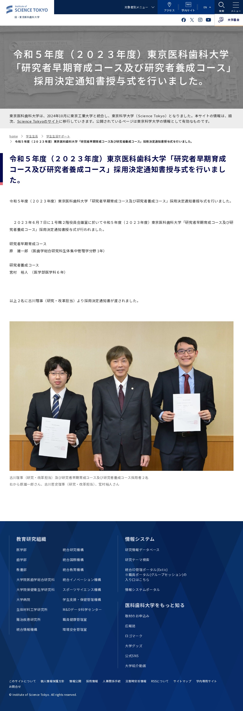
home (13, 136)
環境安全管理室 (75, 629)
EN (205, 7)
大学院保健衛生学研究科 (35, 589)
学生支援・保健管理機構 (82, 599)
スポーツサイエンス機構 (82, 589)
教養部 (21, 569)
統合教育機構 (73, 569)
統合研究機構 (73, 549)
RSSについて (160, 681)
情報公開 (75, 681)
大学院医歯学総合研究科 (35, 579)
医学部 (21, 549)
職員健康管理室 (75, 619)
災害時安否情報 (136, 681)
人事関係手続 (112, 681)
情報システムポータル (142, 589)
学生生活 (32, 136)
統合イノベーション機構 (82, 579)
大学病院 (23, 599)
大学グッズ (134, 645)
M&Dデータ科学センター (82, 609)
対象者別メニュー (136, 7)
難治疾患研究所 (28, 619)
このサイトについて (22, 681)
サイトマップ (182, 681)
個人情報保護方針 (53, 681)
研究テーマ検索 (137, 559)
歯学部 (21, 559)
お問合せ (15, 686)
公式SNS (132, 655)
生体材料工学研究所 (32, 609)
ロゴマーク (134, 635)
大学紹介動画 (135, 665)
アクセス (169, 10)
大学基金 (233, 20)
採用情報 (92, 681)
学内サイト (188, 10)
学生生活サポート (58, 136)
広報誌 (130, 625)
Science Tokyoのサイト (38, 121)
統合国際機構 (73, 559)
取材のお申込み (137, 615)
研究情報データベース (142, 549)
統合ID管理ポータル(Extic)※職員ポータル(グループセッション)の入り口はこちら (156, 574)
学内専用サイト (206, 681)
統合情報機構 (26, 629)
